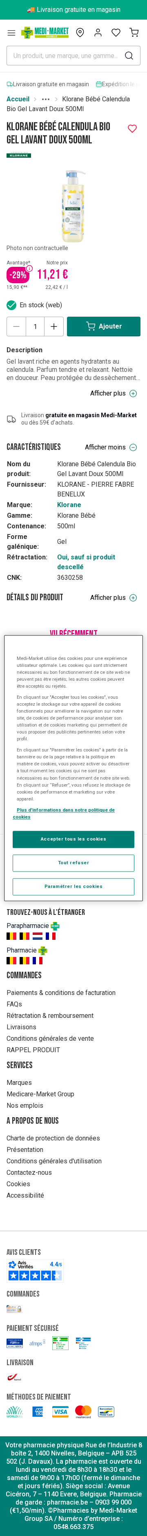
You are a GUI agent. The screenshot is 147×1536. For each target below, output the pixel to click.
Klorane (69, 505)
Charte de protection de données (53, 1138)
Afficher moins (105, 447)
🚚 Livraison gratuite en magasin (73, 9)
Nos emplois (25, 1105)
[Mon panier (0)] (133, 32)
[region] (73, 768)
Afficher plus (108, 393)
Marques (19, 1083)
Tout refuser (73, 862)
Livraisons (21, 1027)
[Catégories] (11, 33)
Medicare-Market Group (40, 1094)
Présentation (25, 1150)
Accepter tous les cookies (73, 839)
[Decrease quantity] (16, 326)
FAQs (14, 1004)
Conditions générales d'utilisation (54, 1161)
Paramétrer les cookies (74, 886)
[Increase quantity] (54, 326)
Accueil (18, 99)
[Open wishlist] (115, 32)
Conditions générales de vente (50, 1038)
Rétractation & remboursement (50, 1016)
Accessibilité (25, 1195)
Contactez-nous (29, 1172)
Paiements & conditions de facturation (61, 993)
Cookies (18, 1184)
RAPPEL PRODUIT (33, 1050)
